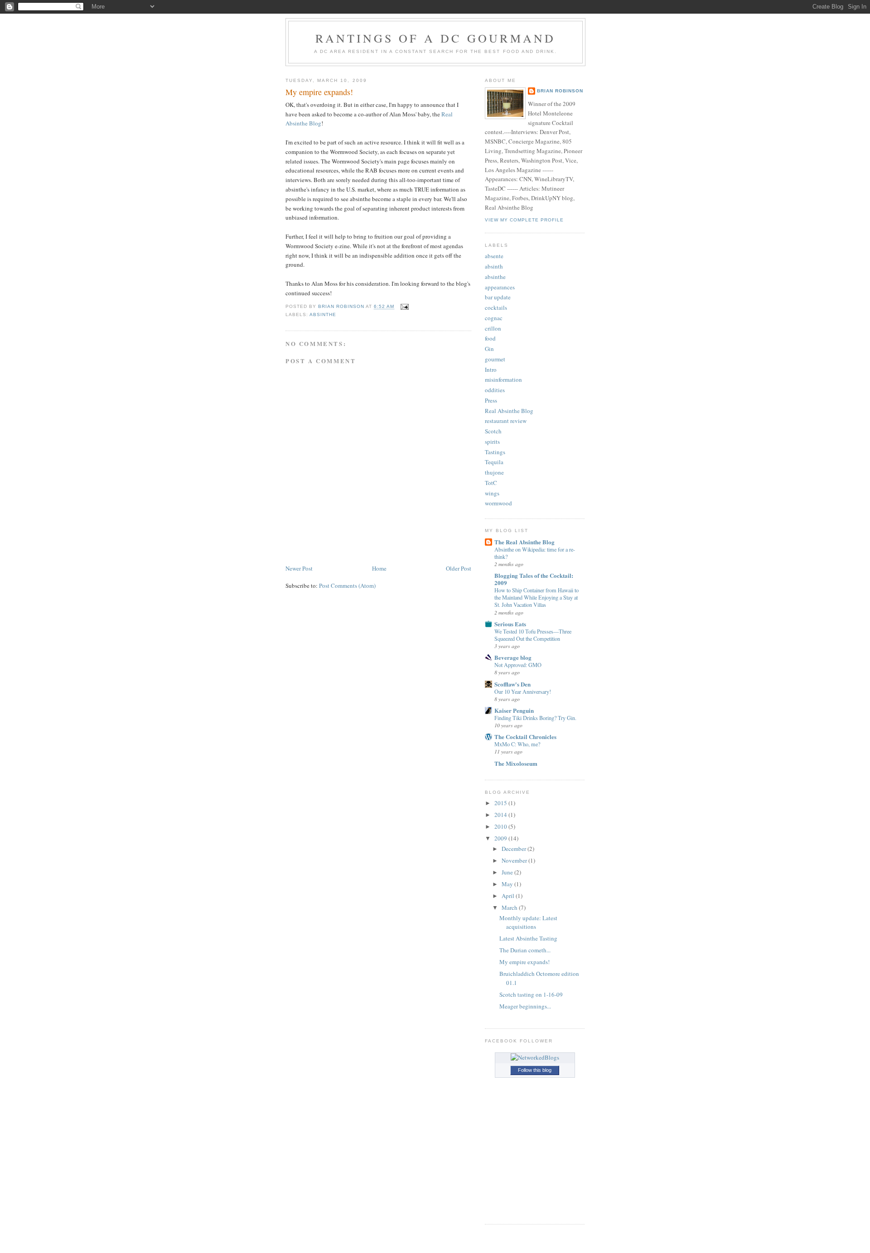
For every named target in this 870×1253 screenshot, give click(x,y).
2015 (501, 803)
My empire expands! (524, 962)
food (490, 338)
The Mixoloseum (515, 763)
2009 (501, 838)
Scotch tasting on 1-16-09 (531, 994)
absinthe (322, 314)
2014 (501, 815)
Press (491, 400)
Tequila (494, 462)
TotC (491, 483)
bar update (498, 297)
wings (492, 493)
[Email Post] (404, 306)
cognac (494, 318)
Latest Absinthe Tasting (528, 938)
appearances (500, 287)
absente (494, 256)
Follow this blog (534, 1070)
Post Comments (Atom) (347, 585)
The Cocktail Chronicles (525, 736)
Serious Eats (510, 623)
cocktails (496, 307)
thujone (494, 472)
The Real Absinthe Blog (524, 542)
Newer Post (299, 568)
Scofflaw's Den (512, 684)
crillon (493, 328)
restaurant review (506, 421)
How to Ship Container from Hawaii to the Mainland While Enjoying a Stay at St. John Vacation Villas (536, 597)
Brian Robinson (560, 90)
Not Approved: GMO (517, 664)
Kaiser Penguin (514, 710)
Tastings (495, 452)
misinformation (503, 379)
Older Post (458, 568)
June (508, 872)
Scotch (493, 431)
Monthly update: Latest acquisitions (528, 922)
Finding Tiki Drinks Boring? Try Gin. (535, 717)
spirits (492, 441)
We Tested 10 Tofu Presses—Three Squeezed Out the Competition (532, 635)
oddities (495, 390)
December (514, 849)
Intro (491, 369)
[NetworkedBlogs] (535, 1057)
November (515, 860)
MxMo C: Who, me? (517, 744)
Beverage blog (513, 657)
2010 (501, 826)
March (510, 907)
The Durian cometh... (525, 950)
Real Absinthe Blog (509, 411)
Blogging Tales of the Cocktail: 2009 (533, 579)
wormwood (498, 503)
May (508, 884)
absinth (494, 266)
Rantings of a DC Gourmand (435, 38)
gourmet (495, 359)
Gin (489, 349)
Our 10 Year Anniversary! (522, 691)
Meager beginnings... (525, 1006)
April (509, 896)
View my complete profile (524, 219)
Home (379, 568)
